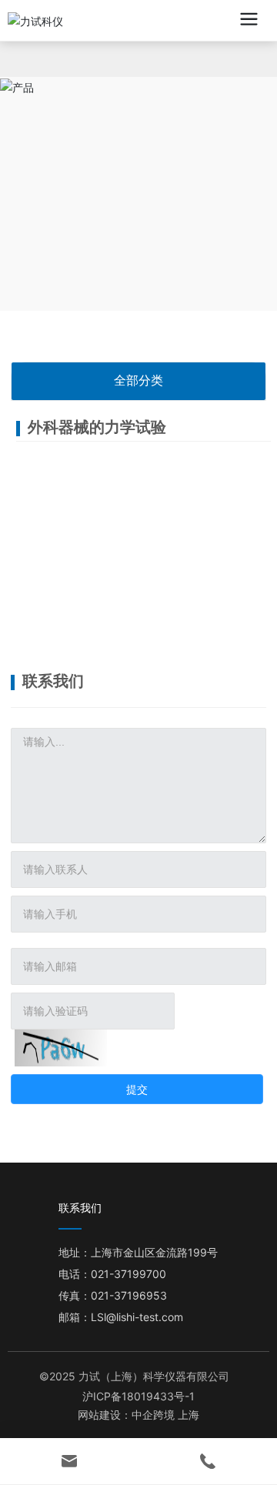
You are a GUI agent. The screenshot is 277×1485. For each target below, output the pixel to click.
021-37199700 (128, 1273)
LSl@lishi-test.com (137, 1316)
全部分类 (138, 380)
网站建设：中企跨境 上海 (138, 1415)
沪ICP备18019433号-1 (138, 1396)
